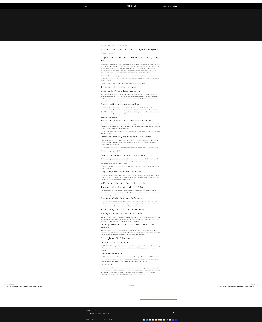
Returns (92, 313)
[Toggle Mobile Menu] (86, 6)
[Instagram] (175, 312)
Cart (173, 6)
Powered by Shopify (108, 319)
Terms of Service (107, 313)
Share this (131, 285)
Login (164, 6)
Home (102, 45)
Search (169, 6)
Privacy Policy (98, 313)
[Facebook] (173, 312)
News (106, 45)
